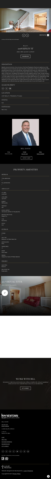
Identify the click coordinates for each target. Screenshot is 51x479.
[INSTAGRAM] (6, 451)
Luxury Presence (28, 470)
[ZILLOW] (28, 451)
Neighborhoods (6, 444)
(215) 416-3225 (24, 153)
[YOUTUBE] (17, 451)
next (27, 35)
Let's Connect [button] (25, 388)
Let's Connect (5, 446)
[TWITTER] (13, 451)
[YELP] (21, 451)
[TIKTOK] (24, 451)
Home (3, 437)
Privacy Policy (17, 473)
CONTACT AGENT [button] (26, 158)
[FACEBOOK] (3, 451)
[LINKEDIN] (10, 451)
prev (23, 35)
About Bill (4, 439)
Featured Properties (7, 441)
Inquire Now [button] (25, 56)
